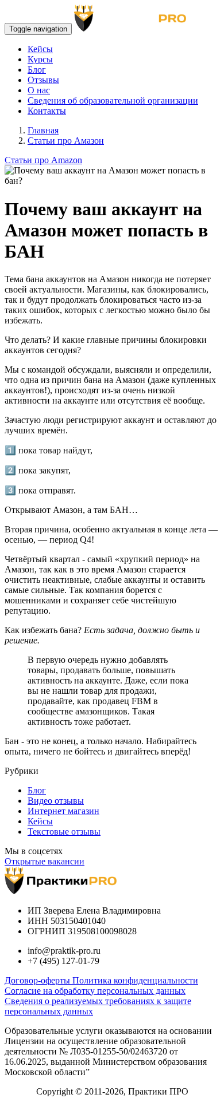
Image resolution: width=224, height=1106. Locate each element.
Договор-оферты (38, 980)
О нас (39, 90)
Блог (37, 69)
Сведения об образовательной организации (113, 100)
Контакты (47, 111)
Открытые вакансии (44, 861)
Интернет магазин (63, 811)
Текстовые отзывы (64, 831)
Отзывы (43, 80)
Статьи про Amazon (43, 160)
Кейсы (40, 49)
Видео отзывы (56, 800)
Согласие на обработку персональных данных (95, 991)
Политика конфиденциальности (135, 980)
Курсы (40, 59)
